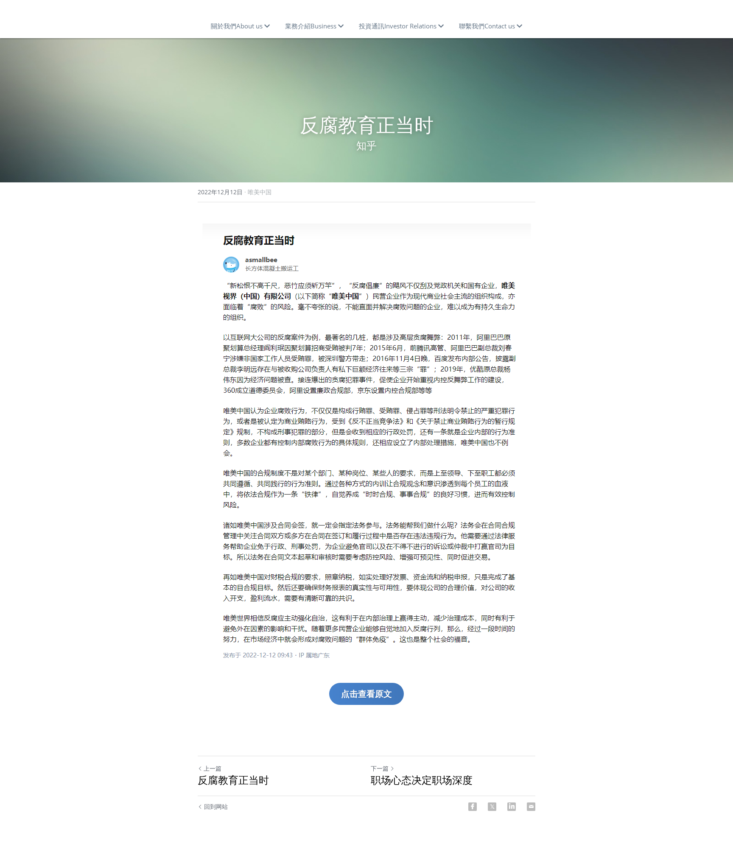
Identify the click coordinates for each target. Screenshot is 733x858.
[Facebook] (472, 806)
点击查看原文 (366, 693)
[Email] (531, 806)
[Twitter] (492, 806)
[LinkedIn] (511, 806)
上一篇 (212, 768)
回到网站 (216, 806)
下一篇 (380, 768)
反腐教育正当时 (233, 780)
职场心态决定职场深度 (422, 780)
